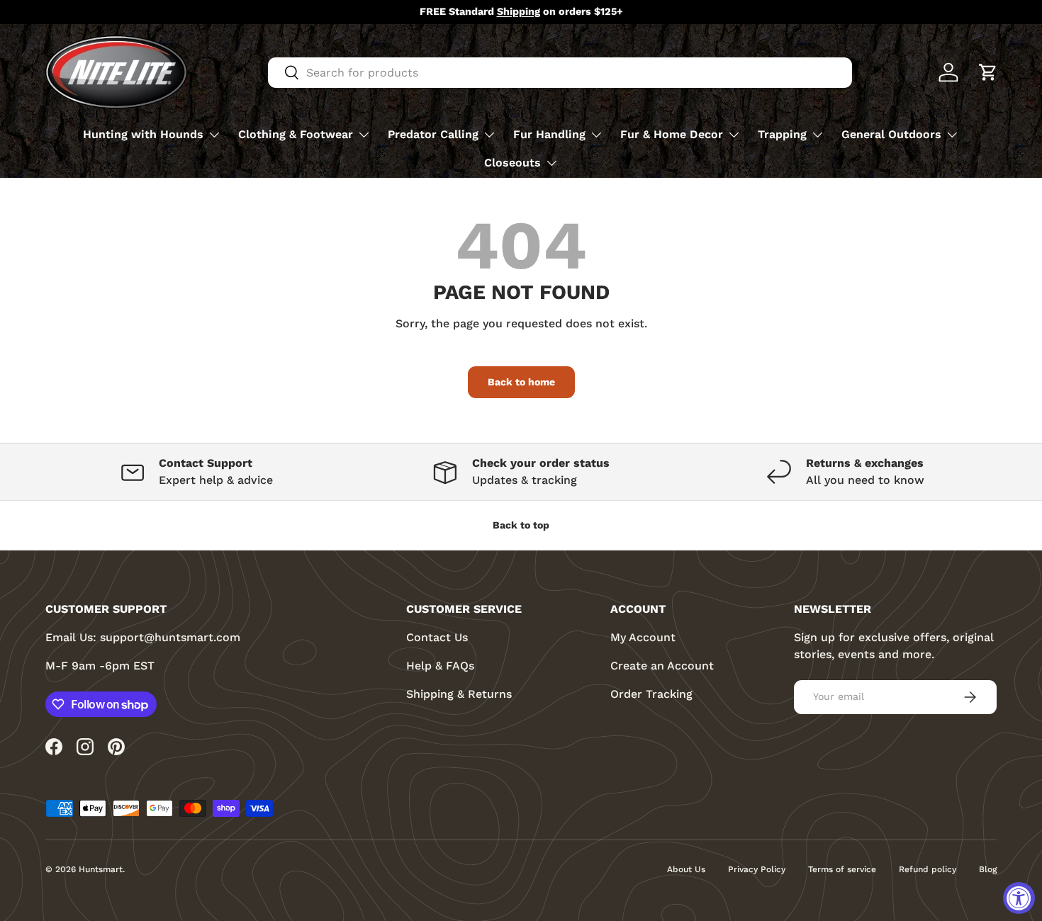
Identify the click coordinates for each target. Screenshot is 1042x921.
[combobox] (560, 72)
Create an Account (662, 665)
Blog (988, 869)
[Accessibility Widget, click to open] (1019, 898)
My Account (643, 637)
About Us (686, 869)
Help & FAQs (440, 665)
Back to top (521, 525)
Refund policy (927, 869)
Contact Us (437, 637)
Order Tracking (651, 694)
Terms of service (842, 869)
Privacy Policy (756, 869)
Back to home (521, 382)
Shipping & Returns (459, 694)
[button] (988, 72)
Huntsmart (101, 869)
